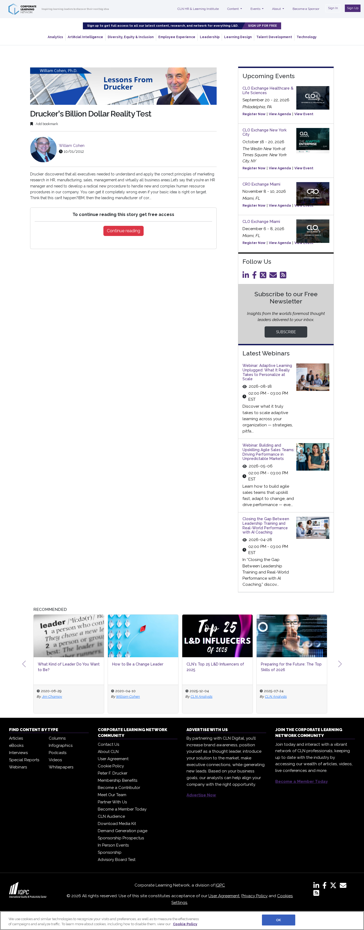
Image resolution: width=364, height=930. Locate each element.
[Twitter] (264, 276)
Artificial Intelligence (85, 37)
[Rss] (284, 276)
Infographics (60, 745)
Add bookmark (46, 124)
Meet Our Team (112, 794)
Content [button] (233, 9)
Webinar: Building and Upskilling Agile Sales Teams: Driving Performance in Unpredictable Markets (268, 452)
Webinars (18, 767)
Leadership (210, 37)
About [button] (277, 9)
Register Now (253, 114)
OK (278, 920)
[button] (24, 663)
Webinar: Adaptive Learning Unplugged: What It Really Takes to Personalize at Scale (267, 372)
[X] (334, 886)
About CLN (108, 751)
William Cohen (71, 145)
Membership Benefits (117, 780)
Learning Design (238, 37)
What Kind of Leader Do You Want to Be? (69, 667)
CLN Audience (111, 816)
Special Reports (24, 759)
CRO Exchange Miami (261, 184)
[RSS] (316, 894)
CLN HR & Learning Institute (198, 9)
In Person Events (113, 845)
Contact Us (108, 744)
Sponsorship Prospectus (121, 838)
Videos (55, 759)
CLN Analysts (201, 696)
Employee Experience (176, 37)
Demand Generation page (122, 830)
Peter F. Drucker (112, 773)
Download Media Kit (117, 823)
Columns (57, 738)
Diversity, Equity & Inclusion (131, 37)
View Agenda (280, 114)
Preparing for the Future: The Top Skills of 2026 (291, 667)
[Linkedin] (246, 276)
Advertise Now (201, 795)
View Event (303, 114)
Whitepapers (61, 767)
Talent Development (274, 37)
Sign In (333, 8)
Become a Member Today (122, 809)
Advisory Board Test (116, 859)
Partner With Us (112, 802)
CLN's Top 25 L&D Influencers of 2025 (215, 667)
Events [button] (255, 9)
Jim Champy (52, 696)
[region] (182, 920)
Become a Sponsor (306, 9)
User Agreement (113, 758)
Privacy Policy (254, 895)
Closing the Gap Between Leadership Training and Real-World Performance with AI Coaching (265, 525)
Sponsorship (110, 852)
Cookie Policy (111, 766)
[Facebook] (255, 276)
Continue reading (123, 230)
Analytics (55, 37)
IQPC (220, 885)
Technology (307, 37)
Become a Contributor (119, 787)
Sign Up (352, 8)
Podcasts (57, 752)
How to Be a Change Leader (137, 664)
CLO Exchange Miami (261, 221)
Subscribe (286, 332)
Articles (16, 738)
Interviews (18, 752)
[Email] (274, 276)
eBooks (16, 745)
